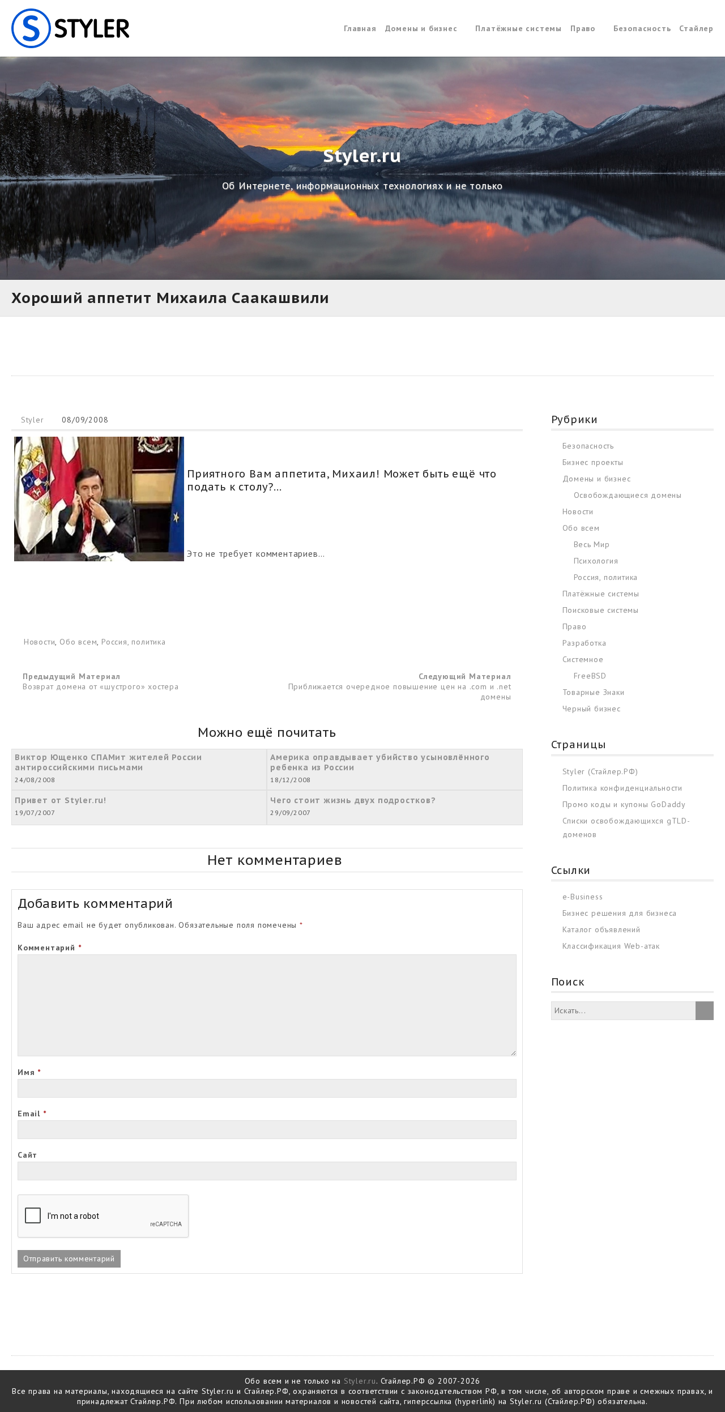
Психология (596, 561)
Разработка (584, 643)
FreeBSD (590, 676)
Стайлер (696, 28)
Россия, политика (133, 642)
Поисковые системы (600, 610)
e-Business (582, 896)
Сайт (27, 1155)
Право (582, 28)
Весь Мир (592, 544)
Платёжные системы (518, 28)
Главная (360, 28)
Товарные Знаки (593, 692)
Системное (583, 659)
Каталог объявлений (601, 929)
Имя (29, 1072)
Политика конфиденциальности (622, 788)
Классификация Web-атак (611, 946)
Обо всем (78, 642)
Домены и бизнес (421, 28)
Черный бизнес (591, 708)
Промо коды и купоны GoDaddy (624, 804)
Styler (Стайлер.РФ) (600, 771)
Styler (32, 420)
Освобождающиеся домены (628, 495)
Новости (40, 642)
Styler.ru (360, 1381)
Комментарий (49, 947)
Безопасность (642, 28)
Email (32, 1113)
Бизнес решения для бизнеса (619, 913)
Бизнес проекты (593, 462)
